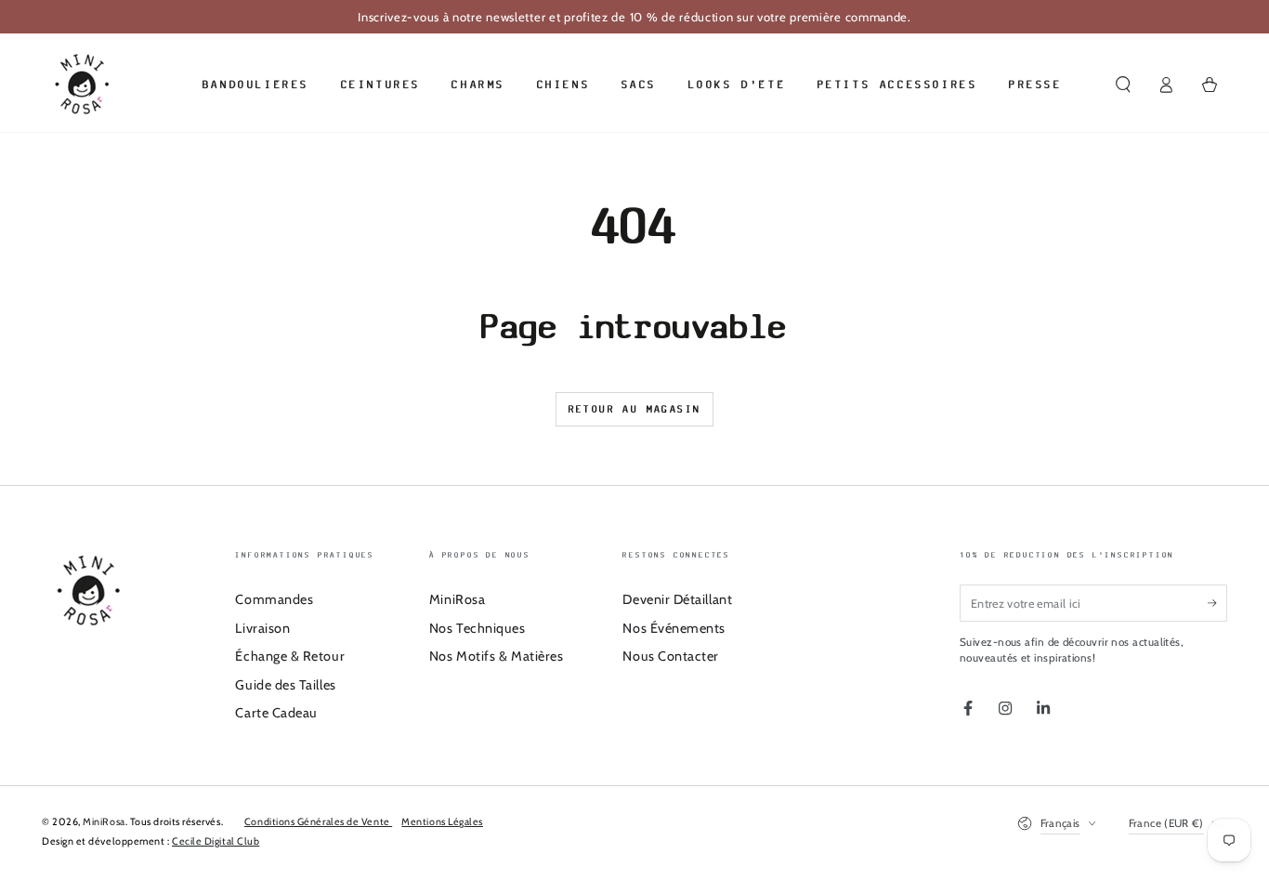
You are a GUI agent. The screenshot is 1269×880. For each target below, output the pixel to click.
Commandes (274, 599)
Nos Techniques (477, 628)
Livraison (262, 628)
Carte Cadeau (276, 712)
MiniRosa (457, 599)
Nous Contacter (670, 656)
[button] (1123, 84)
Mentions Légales (442, 822)
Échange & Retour (290, 656)
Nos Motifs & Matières (496, 656)
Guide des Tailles (285, 684)
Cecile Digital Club (215, 841)
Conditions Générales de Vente (318, 822)
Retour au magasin (635, 408)
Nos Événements (674, 628)
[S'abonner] (1217, 603)
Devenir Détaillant (677, 599)
